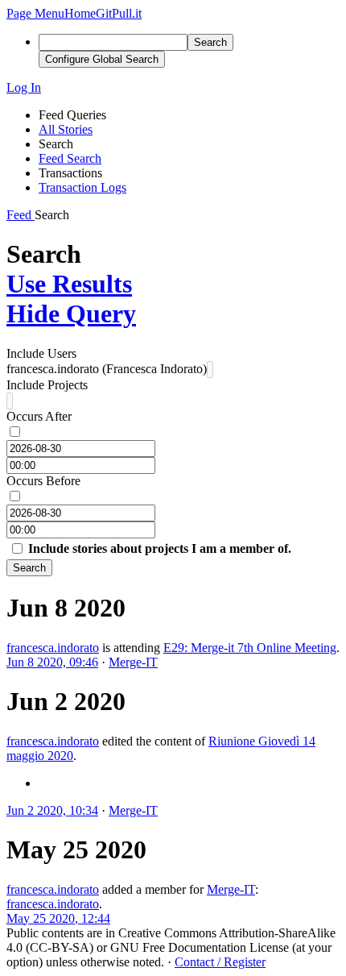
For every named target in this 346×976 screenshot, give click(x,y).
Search (29, 568)
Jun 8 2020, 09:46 (52, 662)
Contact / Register (220, 962)
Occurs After (39, 416)
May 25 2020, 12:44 (58, 918)
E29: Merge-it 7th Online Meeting (249, 647)
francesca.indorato (52, 647)
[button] (35, 13)
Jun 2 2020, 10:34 (52, 810)
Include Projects (47, 385)
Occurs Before (43, 481)
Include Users (41, 353)
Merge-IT (133, 662)
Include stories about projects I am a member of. (159, 548)
